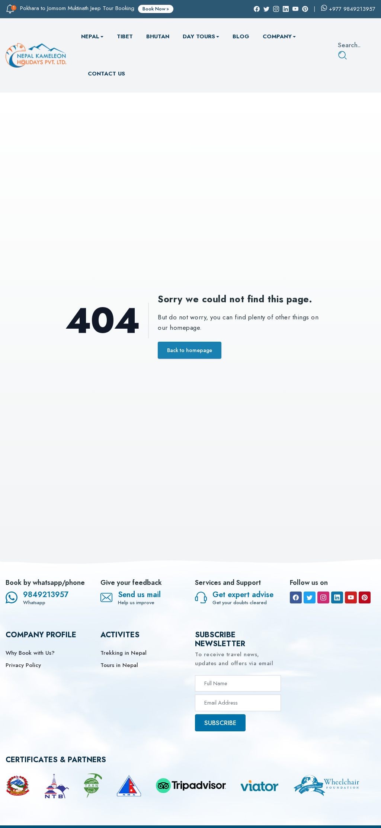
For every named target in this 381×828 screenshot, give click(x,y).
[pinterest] (365, 597)
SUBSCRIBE (220, 722)
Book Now (154, 8)
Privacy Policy (23, 665)
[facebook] (296, 597)
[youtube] (351, 597)
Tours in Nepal (119, 665)
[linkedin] (337, 597)
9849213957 (45, 594)
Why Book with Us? (30, 653)
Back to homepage (189, 350)
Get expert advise (242, 594)
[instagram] (323, 597)
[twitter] (310, 597)
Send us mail (139, 594)
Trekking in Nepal (123, 653)
